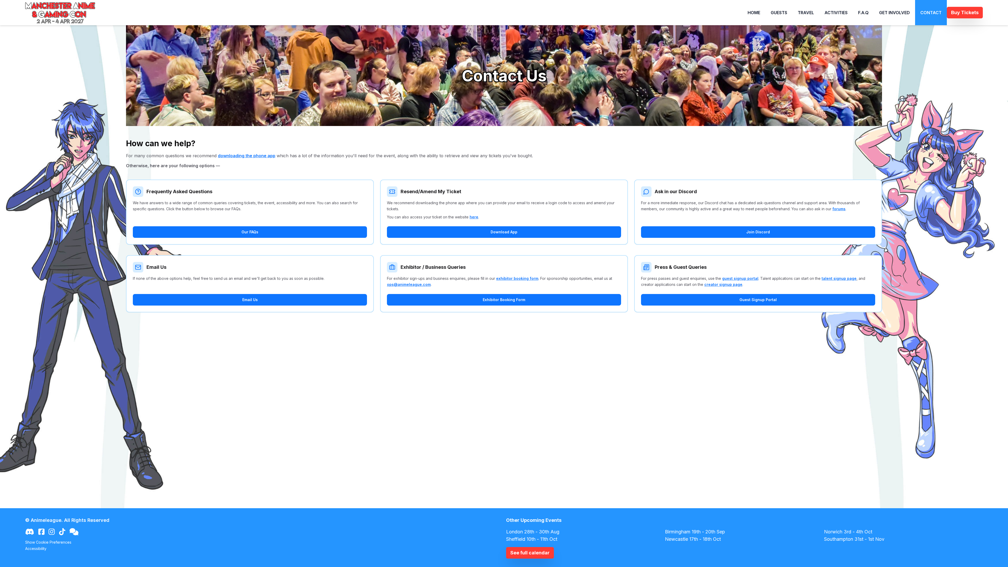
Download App (504, 232)
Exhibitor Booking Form (504, 299)
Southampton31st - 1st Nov (854, 539)
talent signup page (839, 278)
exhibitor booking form (517, 278)
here (474, 217)
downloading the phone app (246, 155)
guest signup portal (740, 278)
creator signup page (723, 284)
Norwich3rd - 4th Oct (848, 531)
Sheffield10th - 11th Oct (531, 539)
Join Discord (758, 232)
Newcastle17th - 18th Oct (693, 539)
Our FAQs (250, 232)
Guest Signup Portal (758, 299)
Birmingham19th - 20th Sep (695, 531)
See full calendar (530, 552)
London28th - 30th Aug (532, 531)
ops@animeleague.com (409, 284)
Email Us (250, 299)
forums (839, 209)
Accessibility (35, 548)
